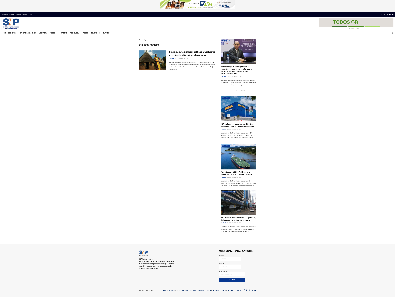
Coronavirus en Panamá (8, 14)
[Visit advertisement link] (197, 4)
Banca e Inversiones (28, 33)
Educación (95, 33)
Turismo (106, 33)
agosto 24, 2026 (233, 76)
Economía (12, 33)
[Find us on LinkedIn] (390, 14)
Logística (43, 33)
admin (172, 58)
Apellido (221, 263)
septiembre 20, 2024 (182, 58)
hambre (150, 40)
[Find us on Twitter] (384, 14)
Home (140, 40)
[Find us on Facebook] (244, 290)
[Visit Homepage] (11, 23)
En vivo (30, 14)
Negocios (53, 33)
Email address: (223, 271)
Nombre (221, 255)
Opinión (64, 33)
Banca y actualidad (229, 191)
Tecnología (74, 33)
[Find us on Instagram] (387, 14)
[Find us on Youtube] (392, 14)
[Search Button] (392, 33)
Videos (85, 33)
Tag (145, 40)
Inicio (4, 33)
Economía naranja (21, 14)
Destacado (226, 40)
